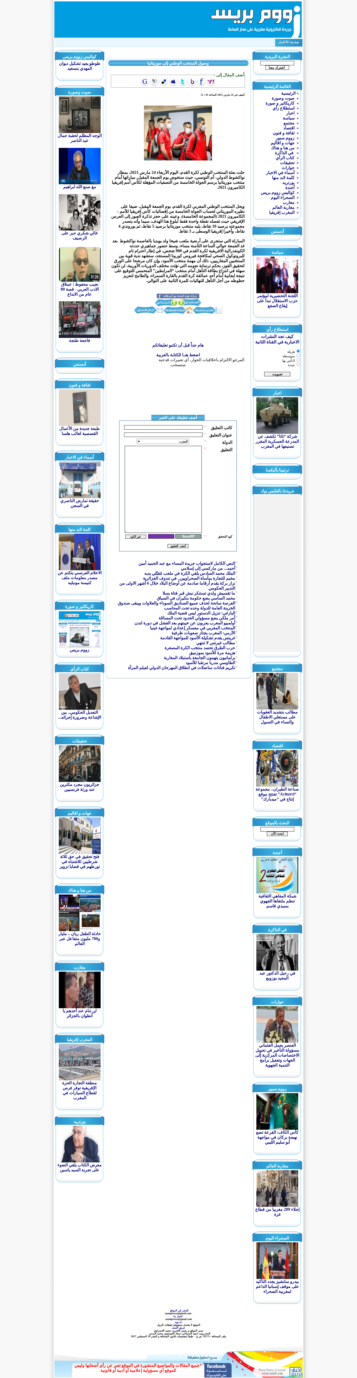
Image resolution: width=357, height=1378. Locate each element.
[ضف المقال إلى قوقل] (145, 82)
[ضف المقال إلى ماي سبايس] (173, 82)
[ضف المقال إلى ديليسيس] (164, 82)
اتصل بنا (178, 1316)
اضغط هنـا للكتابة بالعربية (178, 355)
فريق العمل (179, 1327)
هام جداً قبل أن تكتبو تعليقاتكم (178, 345)
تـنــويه (179, 1322)
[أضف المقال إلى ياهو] (211, 82)
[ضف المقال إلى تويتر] (183, 82)
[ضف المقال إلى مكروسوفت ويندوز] (154, 82)
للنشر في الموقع (179, 1310)
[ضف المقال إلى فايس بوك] (201, 82)
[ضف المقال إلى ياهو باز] (192, 82)
